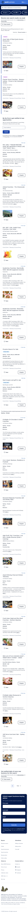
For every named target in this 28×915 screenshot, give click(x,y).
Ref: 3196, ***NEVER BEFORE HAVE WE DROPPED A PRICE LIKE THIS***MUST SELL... (14, 146)
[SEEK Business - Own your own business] (8, 2)
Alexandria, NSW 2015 (16, 314)
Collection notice (4, 872)
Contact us (17, 864)
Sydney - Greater (6, 45)
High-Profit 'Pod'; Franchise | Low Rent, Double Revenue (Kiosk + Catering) (13, 537)
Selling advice (18, 846)
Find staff (17, 849)
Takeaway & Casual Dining (15, 57)
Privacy (2, 869)
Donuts (23, 98)
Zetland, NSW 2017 (15, 193)
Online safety (4, 858)
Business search (4, 843)
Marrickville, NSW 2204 (16, 233)
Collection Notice (21, 135)
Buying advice (4, 855)
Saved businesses (5, 849)
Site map (3, 879)
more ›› (11, 54)
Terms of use (4, 867)
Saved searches (4, 852)
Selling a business (19, 843)
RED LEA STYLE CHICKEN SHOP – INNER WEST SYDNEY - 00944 (14, 657)
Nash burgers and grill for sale (12, 380)
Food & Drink (5, 57)
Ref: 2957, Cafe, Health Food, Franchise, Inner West (12, 228)
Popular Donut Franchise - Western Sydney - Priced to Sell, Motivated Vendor (13, 81)
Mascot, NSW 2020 (15, 354)
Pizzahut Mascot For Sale (10, 349)
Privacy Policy (4, 21)
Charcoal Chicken (6, 597)
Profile (2, 846)
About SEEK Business (5, 864)
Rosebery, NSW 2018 (15, 152)
